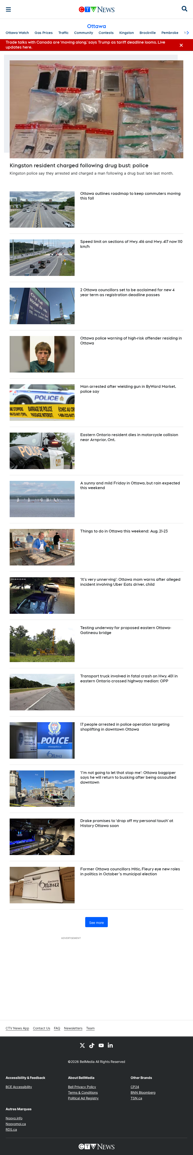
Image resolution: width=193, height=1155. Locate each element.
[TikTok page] (92, 1045)
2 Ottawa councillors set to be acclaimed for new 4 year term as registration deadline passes (127, 292)
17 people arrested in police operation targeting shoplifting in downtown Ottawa (124, 727)
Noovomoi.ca (16, 1124)
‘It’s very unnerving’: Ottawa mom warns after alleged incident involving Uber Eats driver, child (130, 582)
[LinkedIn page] (110, 1045)
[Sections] (8, 9)
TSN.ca (136, 1098)
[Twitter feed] (82, 1045)
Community (83, 33)
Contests (106, 33)
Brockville (148, 33)
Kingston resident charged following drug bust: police (79, 165)
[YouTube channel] (101, 1045)
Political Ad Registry (83, 1098)
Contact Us (41, 1028)
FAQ (57, 1028)
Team (90, 1028)
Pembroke (169, 33)
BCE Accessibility (19, 1087)
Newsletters (73, 1028)
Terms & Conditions (83, 1092)
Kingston (126, 33)
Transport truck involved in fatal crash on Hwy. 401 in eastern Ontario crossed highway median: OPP (129, 678)
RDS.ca (11, 1129)
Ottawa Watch (17, 33)
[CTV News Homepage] (96, 9)
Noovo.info (14, 1118)
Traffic (63, 33)
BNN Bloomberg (143, 1092)
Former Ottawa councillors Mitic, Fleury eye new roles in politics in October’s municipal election (130, 871)
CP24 (135, 1087)
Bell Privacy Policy (82, 1087)
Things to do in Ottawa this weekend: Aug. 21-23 (124, 531)
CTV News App (17, 1028)
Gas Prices (44, 33)
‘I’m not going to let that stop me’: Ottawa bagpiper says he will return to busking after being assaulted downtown (128, 777)
